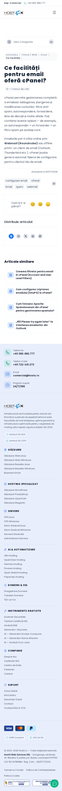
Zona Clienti (10, 691)
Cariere (8, 673)
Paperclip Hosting (14, 576)
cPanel (35, 180)
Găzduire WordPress (15, 490)
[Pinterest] (40, 236)
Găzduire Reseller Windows (19, 468)
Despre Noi (10, 656)
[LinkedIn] (32, 236)
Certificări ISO (11, 661)
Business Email (12, 472)
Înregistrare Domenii (15, 591)
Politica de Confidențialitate (40, 770)
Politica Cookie (11, 775)
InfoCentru (12, 54)
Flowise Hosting (12, 568)
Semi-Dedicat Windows (17, 529)
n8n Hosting (10, 555)
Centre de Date (12, 665)
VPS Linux (9, 517)
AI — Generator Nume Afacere (21, 638)
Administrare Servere (16, 538)
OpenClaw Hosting (14, 559)
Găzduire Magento (14, 502)
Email (44, 54)
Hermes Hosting (13, 564)
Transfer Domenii (13, 595)
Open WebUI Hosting (15, 572)
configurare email (16, 180)
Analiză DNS (10, 625)
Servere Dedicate (14, 534)
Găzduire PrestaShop (16, 494)
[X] (25, 236)
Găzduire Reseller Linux (17, 464)
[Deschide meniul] (54, 12)
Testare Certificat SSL (16, 621)
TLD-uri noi (10, 599)
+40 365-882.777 (36, 3)
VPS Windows (11, 521)
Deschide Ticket (13, 699)
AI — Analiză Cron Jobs (17, 642)
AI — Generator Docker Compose (23, 634)
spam (19, 187)
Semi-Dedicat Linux (14, 525)
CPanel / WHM (29, 54)
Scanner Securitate (15, 616)
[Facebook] (18, 236)
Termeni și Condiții (13, 770)
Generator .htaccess (15, 629)
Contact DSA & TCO (15, 708)
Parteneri (9, 669)
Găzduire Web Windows (17, 460)
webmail (32, 187)
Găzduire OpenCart (15, 498)
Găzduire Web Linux (15, 455)
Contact (8, 703)
